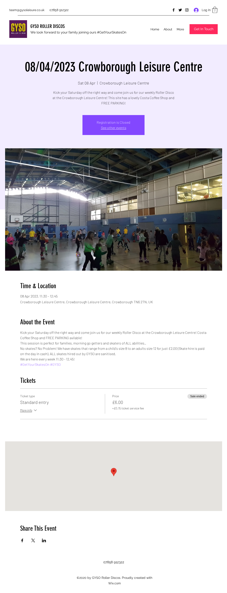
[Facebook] (173, 10)
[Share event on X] (33, 540)
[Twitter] (180, 10)
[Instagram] (187, 10)
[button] (214, 10)
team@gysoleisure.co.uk (26, 10)
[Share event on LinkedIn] (44, 540)
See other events (113, 127)
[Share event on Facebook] (22, 540)
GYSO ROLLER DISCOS (47, 26)
